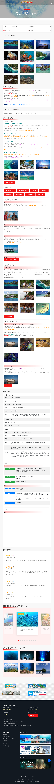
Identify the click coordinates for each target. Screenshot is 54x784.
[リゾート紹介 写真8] (27, 308)
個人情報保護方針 (7, 746)
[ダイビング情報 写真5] (27, 175)
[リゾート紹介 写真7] (11, 307)
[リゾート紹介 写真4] (11, 296)
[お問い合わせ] (52, 3)
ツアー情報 (31, 26)
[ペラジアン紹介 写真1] (11, 379)
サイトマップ (6, 748)
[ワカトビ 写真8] (27, 68)
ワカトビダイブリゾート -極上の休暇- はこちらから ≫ (19, 104)
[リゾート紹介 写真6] (43, 294)
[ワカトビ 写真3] (43, 44)
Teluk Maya (43, 190)
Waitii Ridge (40, 194)
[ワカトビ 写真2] (27, 44)
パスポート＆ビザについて (9, 739)
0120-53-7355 (7, 716)
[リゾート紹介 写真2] (27, 284)
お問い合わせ (33, 716)
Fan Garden (30, 194)
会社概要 (5, 736)
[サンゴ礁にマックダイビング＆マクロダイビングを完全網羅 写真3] (43, 342)
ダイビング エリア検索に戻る (11, 26)
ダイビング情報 (8, 30)
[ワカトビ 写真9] (43, 68)
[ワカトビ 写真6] (43, 55)
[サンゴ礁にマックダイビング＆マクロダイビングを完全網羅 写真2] (27, 344)
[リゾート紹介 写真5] (27, 295)
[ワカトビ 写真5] (27, 56)
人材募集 (5, 741)
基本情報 (31, 30)
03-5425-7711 (7, 710)
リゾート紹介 (9, 316)
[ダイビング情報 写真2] (27, 164)
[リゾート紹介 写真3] (43, 284)
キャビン (8, 385)
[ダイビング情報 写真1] (11, 164)
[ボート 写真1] (11, 249)
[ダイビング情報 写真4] (11, 175)
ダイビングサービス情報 (11, 259)
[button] (18, 640)
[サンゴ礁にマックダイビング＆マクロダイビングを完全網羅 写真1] (11, 342)
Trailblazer (8, 194)
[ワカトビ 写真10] (11, 79)
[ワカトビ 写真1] (11, 44)
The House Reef (23, 190)
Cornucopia (19, 194)
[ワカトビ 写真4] (11, 55)
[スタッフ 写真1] (11, 215)
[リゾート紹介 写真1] (11, 284)
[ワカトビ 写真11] (27, 79)
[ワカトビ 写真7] (11, 68)
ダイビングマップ (10, 190)
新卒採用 (5, 744)
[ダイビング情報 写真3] (43, 164)
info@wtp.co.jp (33, 710)
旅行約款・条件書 (7, 737)
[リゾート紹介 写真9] (43, 308)
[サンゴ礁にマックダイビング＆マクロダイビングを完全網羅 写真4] (11, 357)
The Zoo (34, 190)
